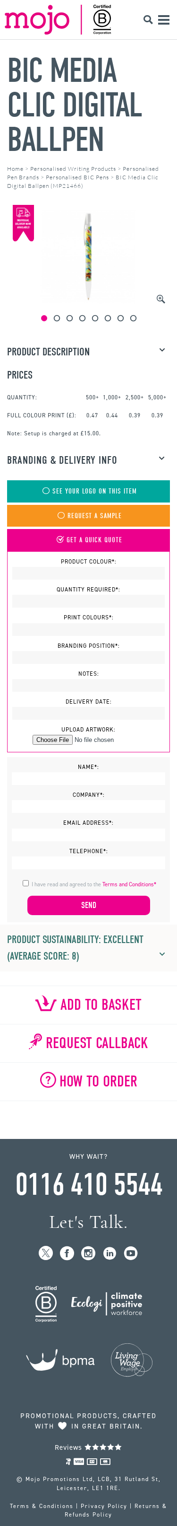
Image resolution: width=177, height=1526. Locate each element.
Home (15, 168)
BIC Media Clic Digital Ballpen (74, 105)
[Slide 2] (56, 318)
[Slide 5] (95, 318)
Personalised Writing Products (73, 168)
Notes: (88, 674)
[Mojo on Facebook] (67, 1253)
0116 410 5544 (88, 1185)
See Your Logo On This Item (94, 491)
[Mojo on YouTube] (131, 1253)
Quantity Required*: (88, 589)
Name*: (88, 767)
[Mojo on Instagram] (88, 1253)
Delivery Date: (89, 702)
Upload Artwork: (88, 729)
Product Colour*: (89, 561)
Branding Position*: (89, 646)
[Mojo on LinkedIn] (109, 1253)
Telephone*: (88, 851)
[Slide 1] (44, 318)
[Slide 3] (69, 318)
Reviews (69, 1447)
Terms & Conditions (42, 1506)
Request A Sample (94, 516)
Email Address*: (88, 823)
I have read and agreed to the (94, 884)
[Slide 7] (120, 318)
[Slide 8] (133, 318)
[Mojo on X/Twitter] (46, 1253)
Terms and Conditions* (129, 884)
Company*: (89, 795)
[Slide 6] (107, 318)
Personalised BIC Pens (77, 177)
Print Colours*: (89, 617)
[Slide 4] (82, 318)
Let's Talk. (88, 1222)
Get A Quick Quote (94, 540)
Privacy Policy (104, 1506)
